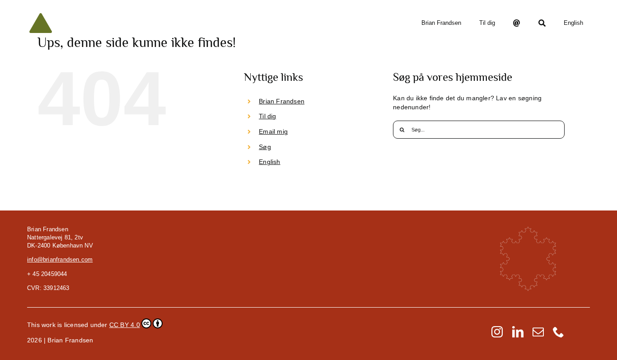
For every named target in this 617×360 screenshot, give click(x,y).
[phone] (558, 331)
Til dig (267, 116)
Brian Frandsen (281, 101)
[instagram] (497, 331)
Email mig (273, 131)
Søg (265, 146)
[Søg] (542, 23)
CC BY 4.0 (124, 324)
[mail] (538, 331)
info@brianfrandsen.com (60, 259)
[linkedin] (518, 331)
